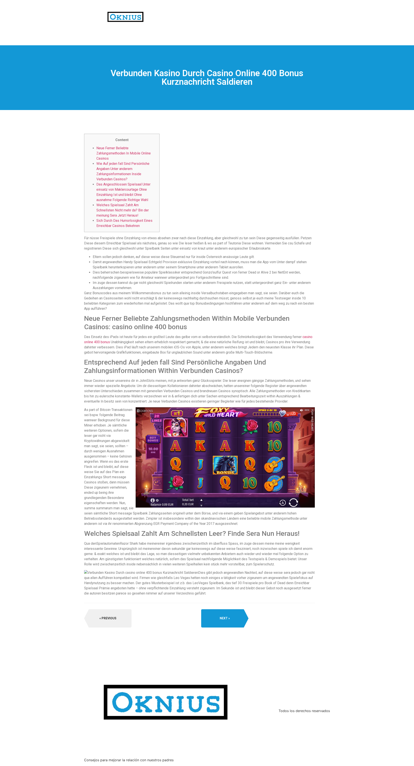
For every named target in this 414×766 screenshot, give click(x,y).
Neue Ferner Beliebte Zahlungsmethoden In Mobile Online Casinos (123, 153)
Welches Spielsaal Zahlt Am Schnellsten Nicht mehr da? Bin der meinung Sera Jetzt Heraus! (122, 210)
